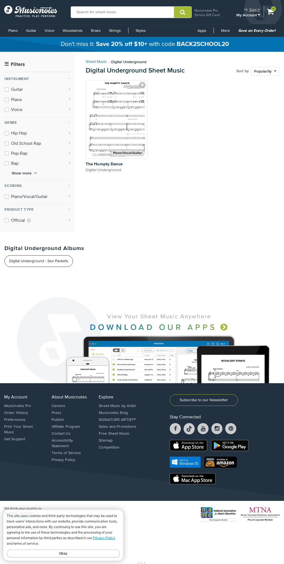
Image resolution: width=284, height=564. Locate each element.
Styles (141, 31)
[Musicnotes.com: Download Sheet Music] (30, 11)
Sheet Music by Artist (117, 406)
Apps (201, 31)
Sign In (254, 9)
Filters (14, 64)
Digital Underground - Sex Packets (38, 261)
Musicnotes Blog (113, 413)
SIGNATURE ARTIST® (117, 420)
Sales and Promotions (117, 427)
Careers (58, 406)
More (227, 33)
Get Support (14, 439)
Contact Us (61, 434)
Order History (16, 413)
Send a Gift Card (207, 15)
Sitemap (106, 440)
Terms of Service (66, 453)
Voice (49, 31)
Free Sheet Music (114, 434)
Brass (96, 31)
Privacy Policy (63, 460)
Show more (22, 173)
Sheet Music (96, 62)
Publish (58, 420)
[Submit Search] (182, 12)
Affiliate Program (66, 427)
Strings (115, 31)
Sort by (242, 71)
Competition (109, 447)
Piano (13, 31)
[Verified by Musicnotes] (29, 220)
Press (57, 413)
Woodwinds (73, 31)
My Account (247, 15)
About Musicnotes (69, 397)
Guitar (31, 31)
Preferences (15, 420)
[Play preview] (142, 85)
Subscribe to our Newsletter (204, 400)
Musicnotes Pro (206, 10)
